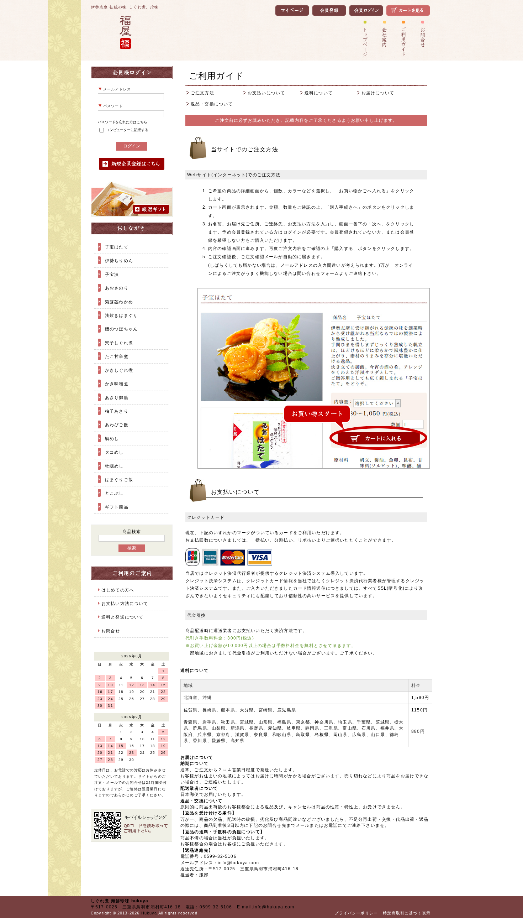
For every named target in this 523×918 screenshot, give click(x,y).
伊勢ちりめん (119, 260)
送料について (319, 92)
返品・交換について (212, 103)
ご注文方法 (202, 92)
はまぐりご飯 (119, 479)
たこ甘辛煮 (116, 356)
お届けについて (377, 92)
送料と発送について (122, 617)
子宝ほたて (116, 247)
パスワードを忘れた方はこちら (122, 122)
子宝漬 (112, 274)
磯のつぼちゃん (121, 329)
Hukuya (149, 913)
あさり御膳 (116, 397)
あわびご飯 (116, 424)
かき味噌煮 (116, 383)
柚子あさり (116, 411)
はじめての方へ (117, 590)
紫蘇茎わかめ (119, 301)
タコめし (114, 452)
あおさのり (116, 288)
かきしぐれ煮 (119, 370)
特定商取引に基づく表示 (406, 913)
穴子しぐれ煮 (119, 342)
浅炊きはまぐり (121, 315)
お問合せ (110, 630)
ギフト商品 (116, 507)
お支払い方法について (124, 603)
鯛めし (112, 438)
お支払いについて (266, 92)
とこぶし (114, 493)
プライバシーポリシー (356, 913)
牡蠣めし (114, 466)
